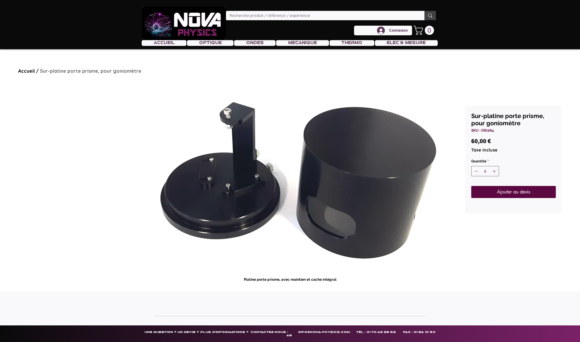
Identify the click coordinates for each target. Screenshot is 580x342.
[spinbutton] (485, 171)
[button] (425, 30)
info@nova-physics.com (324, 332)
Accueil (26, 71)
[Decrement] (475, 171)
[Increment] (494, 171)
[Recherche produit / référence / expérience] (430, 15)
